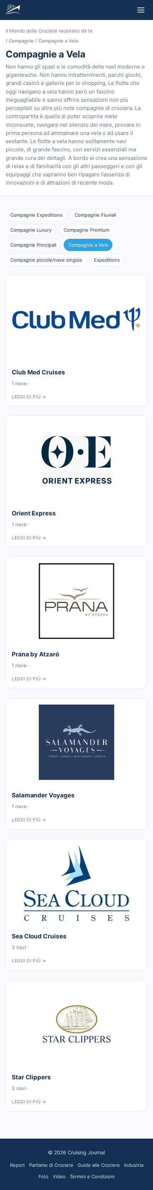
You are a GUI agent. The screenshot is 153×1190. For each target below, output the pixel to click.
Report (17, 1165)
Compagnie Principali (33, 245)
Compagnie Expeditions (36, 215)
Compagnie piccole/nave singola (46, 260)
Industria (133, 1165)
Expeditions (107, 260)
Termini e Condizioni (92, 1176)
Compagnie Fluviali (95, 215)
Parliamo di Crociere (51, 1165)
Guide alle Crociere (99, 1165)
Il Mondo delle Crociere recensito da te (49, 31)
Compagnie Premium (86, 230)
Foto (43, 1176)
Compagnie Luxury (31, 230)
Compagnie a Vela (88, 245)
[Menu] (140, 10)
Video (59, 1176)
